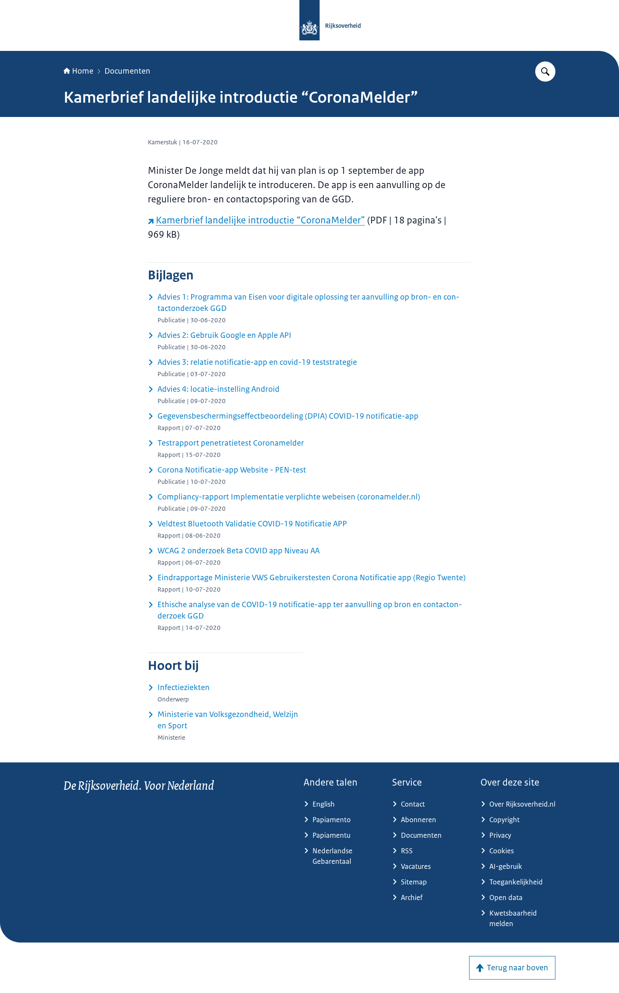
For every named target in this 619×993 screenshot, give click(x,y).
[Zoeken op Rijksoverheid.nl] (545, 71)
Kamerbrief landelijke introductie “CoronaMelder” (260, 220)
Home (82, 71)
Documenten (127, 71)
